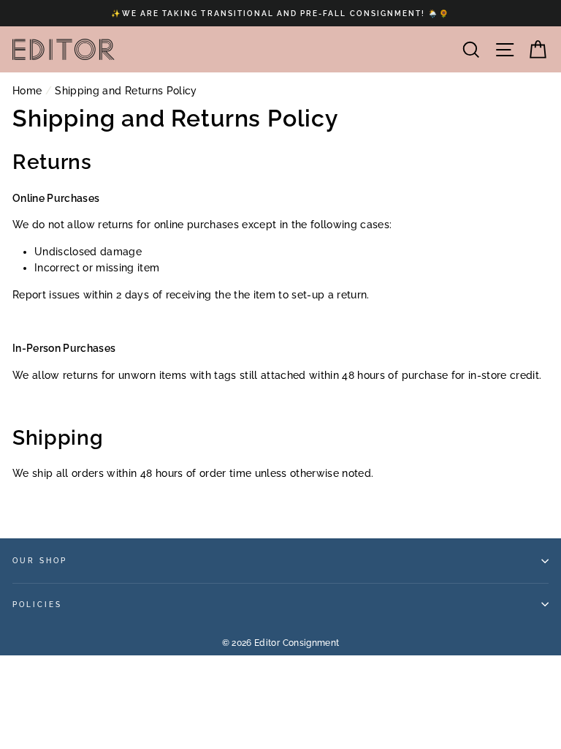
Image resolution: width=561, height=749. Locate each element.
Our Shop (39, 560)
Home (27, 91)
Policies (37, 604)
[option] (280, 13)
